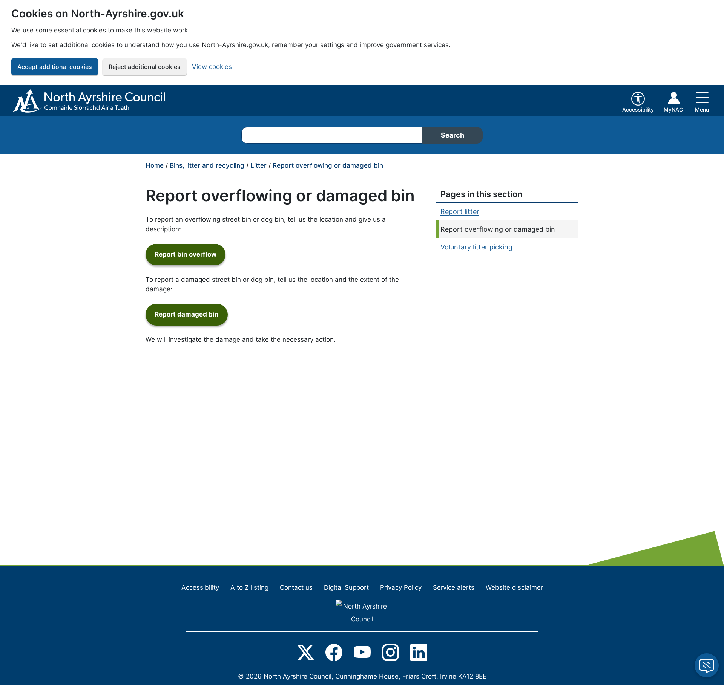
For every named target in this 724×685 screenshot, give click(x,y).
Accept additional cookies (54, 66)
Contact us (296, 587)
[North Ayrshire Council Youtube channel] (362, 652)
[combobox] (331, 135)
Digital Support (346, 587)
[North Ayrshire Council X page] (305, 652)
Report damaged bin (191, 314)
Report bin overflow (190, 254)
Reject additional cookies (145, 66)
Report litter (459, 212)
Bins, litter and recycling (207, 165)
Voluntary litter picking (476, 247)
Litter (258, 165)
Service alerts (453, 587)
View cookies (212, 66)
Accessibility (200, 587)
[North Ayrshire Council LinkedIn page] (418, 652)
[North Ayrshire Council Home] (90, 101)
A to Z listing (249, 587)
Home (155, 165)
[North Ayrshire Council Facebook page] (333, 652)
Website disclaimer (514, 587)
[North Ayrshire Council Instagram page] (390, 652)
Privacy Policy (401, 587)
